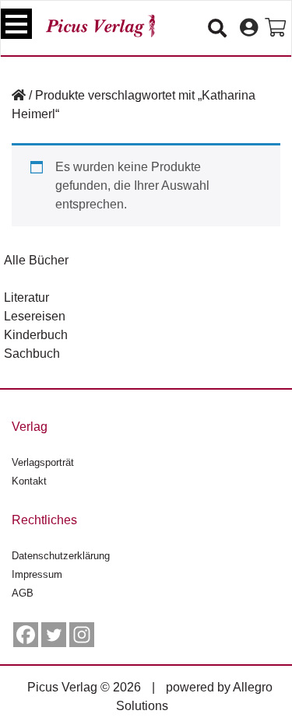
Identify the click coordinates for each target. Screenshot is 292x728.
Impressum (37, 574)
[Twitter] (53, 634)
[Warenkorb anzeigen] (275, 28)
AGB (22, 593)
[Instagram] (81, 634)
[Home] (19, 95)
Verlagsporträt (43, 462)
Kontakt (29, 481)
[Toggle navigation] (16, 24)
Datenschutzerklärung (61, 556)
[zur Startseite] (100, 26)
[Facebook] (25, 634)
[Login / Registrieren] (248, 28)
